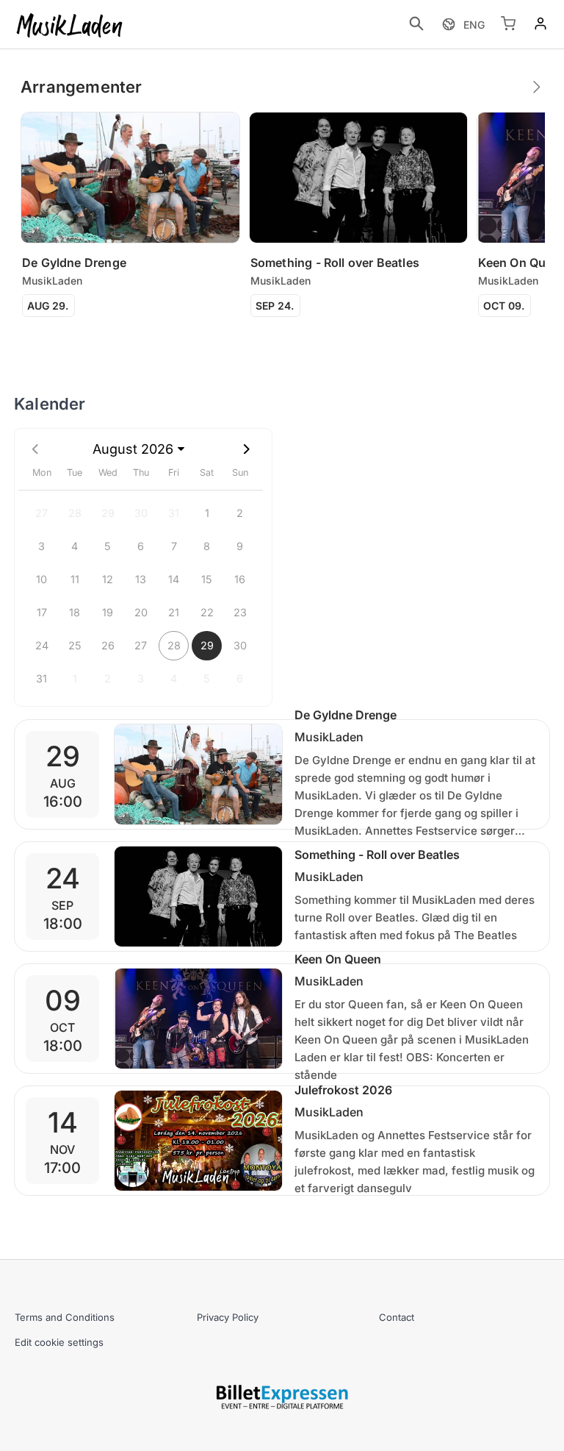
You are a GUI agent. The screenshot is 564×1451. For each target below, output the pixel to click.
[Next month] (246, 449)
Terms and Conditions (65, 1317)
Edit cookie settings (59, 1342)
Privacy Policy (227, 1317)
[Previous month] (35, 449)
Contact (396, 1317)
